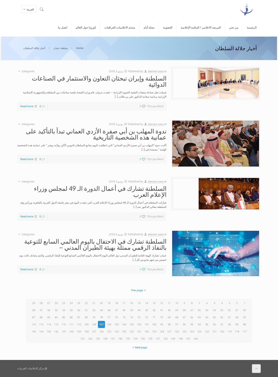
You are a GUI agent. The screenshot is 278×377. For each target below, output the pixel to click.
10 (176, 303)
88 (244, 324)
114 (49, 324)
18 (116, 303)
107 (101, 324)
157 (113, 338)
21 (93, 303)
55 (56, 310)
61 (229, 317)
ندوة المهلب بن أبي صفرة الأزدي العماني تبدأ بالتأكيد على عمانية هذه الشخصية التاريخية (96, 134)
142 (56, 331)
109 (86, 324)
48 (108, 310)
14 (146, 303)
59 (244, 317)
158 (105, 338)
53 (71, 310)
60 (236, 317)
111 (71, 324)
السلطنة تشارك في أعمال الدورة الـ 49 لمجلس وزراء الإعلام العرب (100, 191)
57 (41, 310)
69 (169, 317)
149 (173, 338)
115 (41, 324)
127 (169, 331)
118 (237, 331)
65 (199, 317)
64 (206, 317)
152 (150, 338)
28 (41, 303)
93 (206, 324)
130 (146, 331)
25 (63, 303)
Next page (141, 347)
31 (236, 310)
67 (184, 317)
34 (214, 310)
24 (71, 303)
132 (131, 331)
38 (184, 310)
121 (214, 331)
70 (161, 317)
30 (244, 310)
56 (48, 310)
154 (135, 338)
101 (146, 324)
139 (79, 331)
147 (188, 338)
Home (79, 48)
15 (139, 303)
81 (78, 317)
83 (63, 317)
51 (86, 310)
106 (109, 324)
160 (90, 338)
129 (154, 331)
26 (56, 303)
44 (139, 310)
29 (33, 303)
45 (131, 310)
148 (180, 338)
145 (34, 331)
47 (116, 310)
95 (191, 324)
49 (101, 310)
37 (191, 310)
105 (116, 324)
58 (33, 310)
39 (176, 310)
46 (124, 310)
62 (221, 317)
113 (56, 324)
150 (165, 338)
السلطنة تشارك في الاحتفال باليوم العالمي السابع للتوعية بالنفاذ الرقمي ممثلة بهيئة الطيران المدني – (95, 244)
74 (131, 317)
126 (177, 331)
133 (124, 331)
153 (143, 338)
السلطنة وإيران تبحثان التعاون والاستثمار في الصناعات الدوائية (99, 81)
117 (244, 331)
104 (124, 324)
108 (94, 324)
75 (124, 317)
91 (221, 324)
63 (214, 317)
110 (79, 324)
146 (195, 338)
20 (101, 303)
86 (41, 317)
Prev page (137, 290)
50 (93, 310)
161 (82, 338)
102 (139, 324)
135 (109, 331)
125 (184, 331)
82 (71, 317)
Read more (26, 106)
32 (229, 310)
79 (93, 317)
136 (101, 331)
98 (169, 324)
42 (154, 310)
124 (192, 331)
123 (199, 331)
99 (161, 324)
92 (214, 324)
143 (49, 331)
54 (63, 310)
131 (139, 331)
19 (108, 303)
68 (176, 317)
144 (41, 331)
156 (120, 338)
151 (158, 338)
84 (56, 317)
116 (34, 324)
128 (162, 331)
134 (116, 331)
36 (199, 310)
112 (64, 324)
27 (48, 303)
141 (64, 331)
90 (229, 324)
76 (116, 317)
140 (71, 331)
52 (78, 310)
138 (86, 331)
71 (154, 317)
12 (161, 303)
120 (222, 331)
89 (236, 324)
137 (94, 331)
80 (86, 317)
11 (169, 303)
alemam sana (156, 71)
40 (169, 310)
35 (206, 310)
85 (48, 317)
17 (124, 303)
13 (154, 303)
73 (139, 317)
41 (161, 310)
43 (146, 310)
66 (191, 317)
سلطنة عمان (61, 48)
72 (146, 317)
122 (207, 331)
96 (184, 324)
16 (131, 303)
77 (108, 317)
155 (128, 338)
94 (199, 324)
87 (33, 317)
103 (131, 324)
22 (86, 303)
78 (101, 317)
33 (221, 310)
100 (154, 324)
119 (229, 331)
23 (78, 303)
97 (176, 324)
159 (97, 338)
